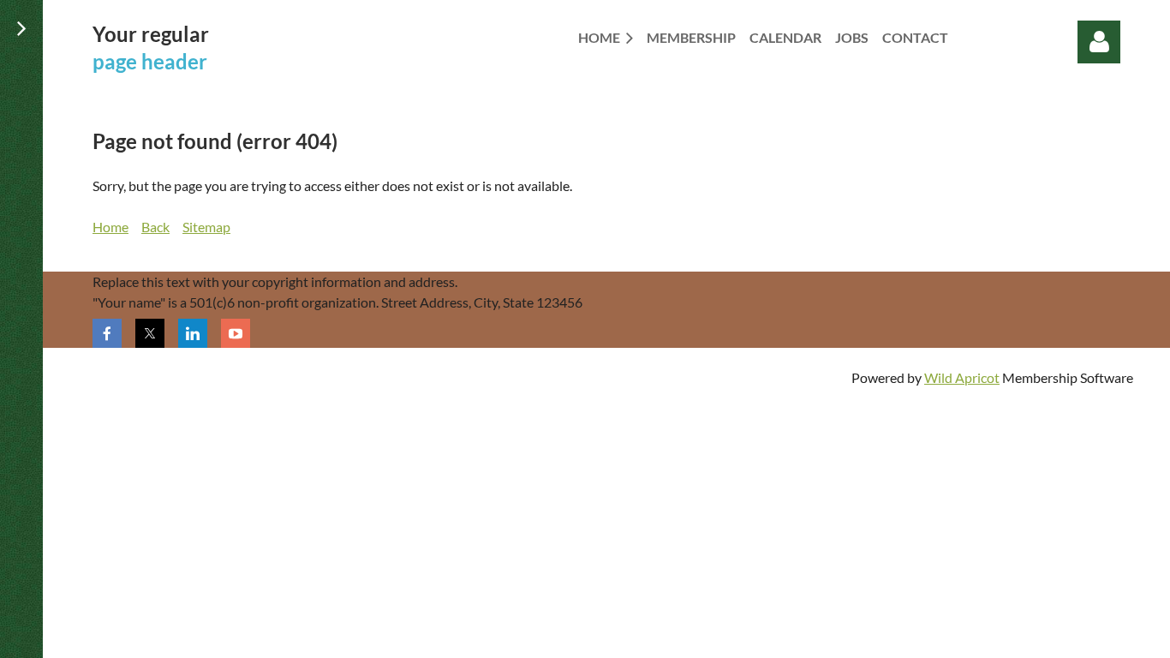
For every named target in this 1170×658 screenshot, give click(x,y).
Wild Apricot (962, 377)
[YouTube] (235, 333)
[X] (149, 333)
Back (155, 226)
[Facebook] (107, 333)
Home (110, 226)
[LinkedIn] (192, 333)
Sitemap (206, 226)
